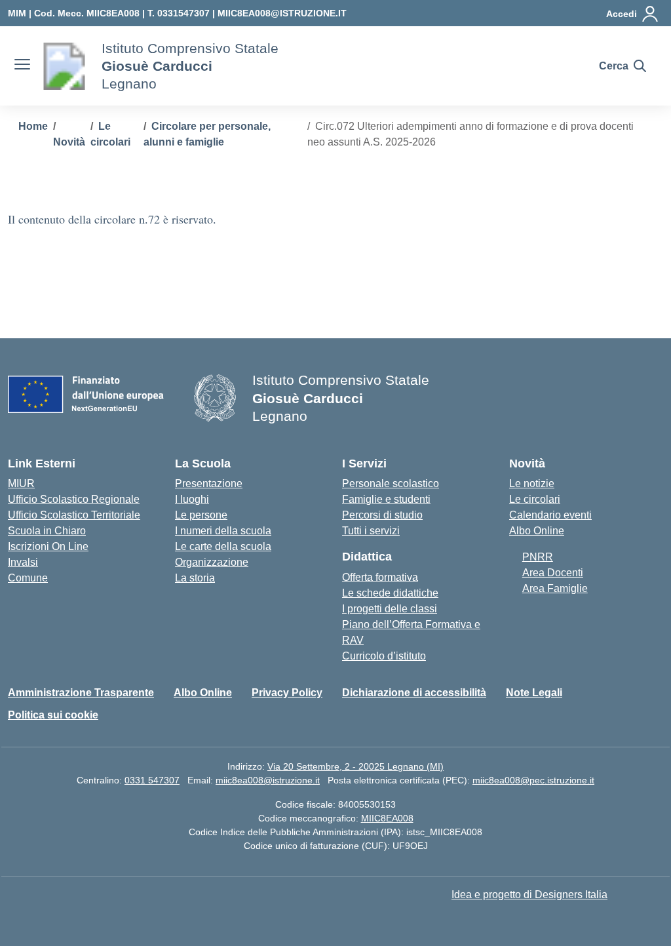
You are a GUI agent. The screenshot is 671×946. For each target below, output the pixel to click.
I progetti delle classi (389, 608)
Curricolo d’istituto (384, 655)
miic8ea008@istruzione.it (268, 780)
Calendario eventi (550, 515)
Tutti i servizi (371, 530)
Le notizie (531, 483)
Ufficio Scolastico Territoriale (74, 515)
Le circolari (534, 499)
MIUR (21, 483)
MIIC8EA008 (387, 818)
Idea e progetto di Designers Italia (529, 894)
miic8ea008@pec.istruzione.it (533, 780)
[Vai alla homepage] (64, 66)
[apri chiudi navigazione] (22, 66)
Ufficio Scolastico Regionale (74, 499)
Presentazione (208, 483)
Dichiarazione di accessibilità (414, 692)
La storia (195, 577)
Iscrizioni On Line (48, 546)
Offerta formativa (380, 577)
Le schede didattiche (390, 593)
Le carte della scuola (223, 546)
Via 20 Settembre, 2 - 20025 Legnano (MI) (355, 766)
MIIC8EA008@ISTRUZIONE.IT (282, 13)
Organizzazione (211, 562)
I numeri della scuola (223, 530)
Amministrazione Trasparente (81, 692)
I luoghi (192, 499)
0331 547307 (152, 780)
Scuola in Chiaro (47, 530)
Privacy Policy (287, 692)
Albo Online (536, 530)
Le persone (201, 515)
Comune (28, 577)
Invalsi (23, 562)
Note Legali (534, 692)
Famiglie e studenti (386, 499)
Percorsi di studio (382, 515)
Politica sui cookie (53, 714)
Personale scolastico (390, 483)
